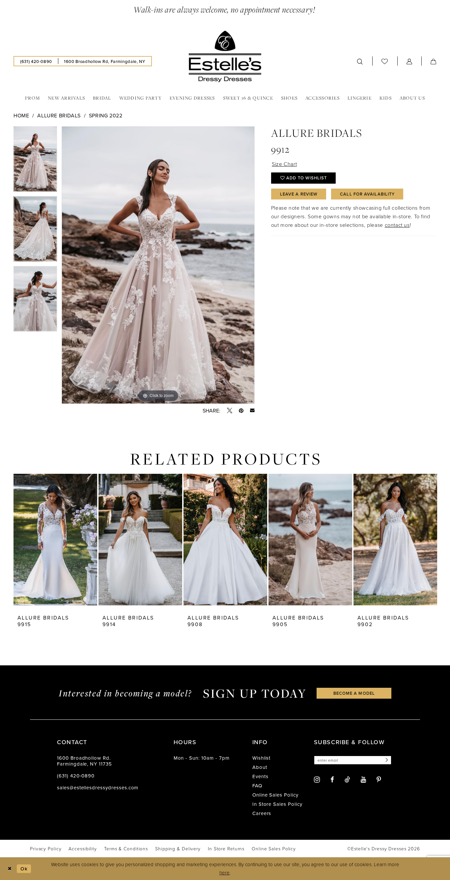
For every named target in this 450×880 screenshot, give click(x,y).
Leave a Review (299, 194)
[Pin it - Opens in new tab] (241, 410)
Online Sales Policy (275, 794)
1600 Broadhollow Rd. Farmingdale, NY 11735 (84, 760)
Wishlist (261, 757)
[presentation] (55, 539)
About (259, 767)
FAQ (257, 785)
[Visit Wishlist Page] (384, 61)
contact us (397, 224)
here (224, 872)
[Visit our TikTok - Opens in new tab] (347, 779)
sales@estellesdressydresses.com (97, 787)
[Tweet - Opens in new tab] (229, 410)
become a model (354, 693)
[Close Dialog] (9, 868)
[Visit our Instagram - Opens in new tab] (317, 779)
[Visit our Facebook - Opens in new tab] (332, 779)
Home (21, 115)
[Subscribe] (385, 760)
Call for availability (367, 194)
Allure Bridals (59, 115)
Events (260, 776)
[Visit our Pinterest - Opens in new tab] (379, 779)
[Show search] (360, 61)
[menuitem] (36, 61)
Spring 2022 (106, 115)
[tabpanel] (35, 161)
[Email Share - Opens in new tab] (252, 410)
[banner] (225, 56)
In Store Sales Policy (277, 804)
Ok (24, 868)
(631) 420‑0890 (76, 775)
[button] (409, 61)
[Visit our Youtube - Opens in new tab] (363, 779)
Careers (261, 813)
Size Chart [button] (284, 163)
